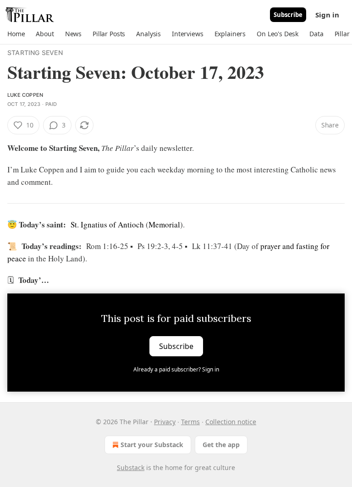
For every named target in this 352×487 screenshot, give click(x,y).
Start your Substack (152, 444)
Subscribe (288, 15)
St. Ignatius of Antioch (107, 224)
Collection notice (230, 421)
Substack (130, 467)
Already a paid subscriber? (176, 369)
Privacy (165, 421)
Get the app (221, 444)
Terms (190, 421)
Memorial (164, 224)
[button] (16, 34)
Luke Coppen (25, 95)
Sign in (327, 14)
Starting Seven (35, 52)
